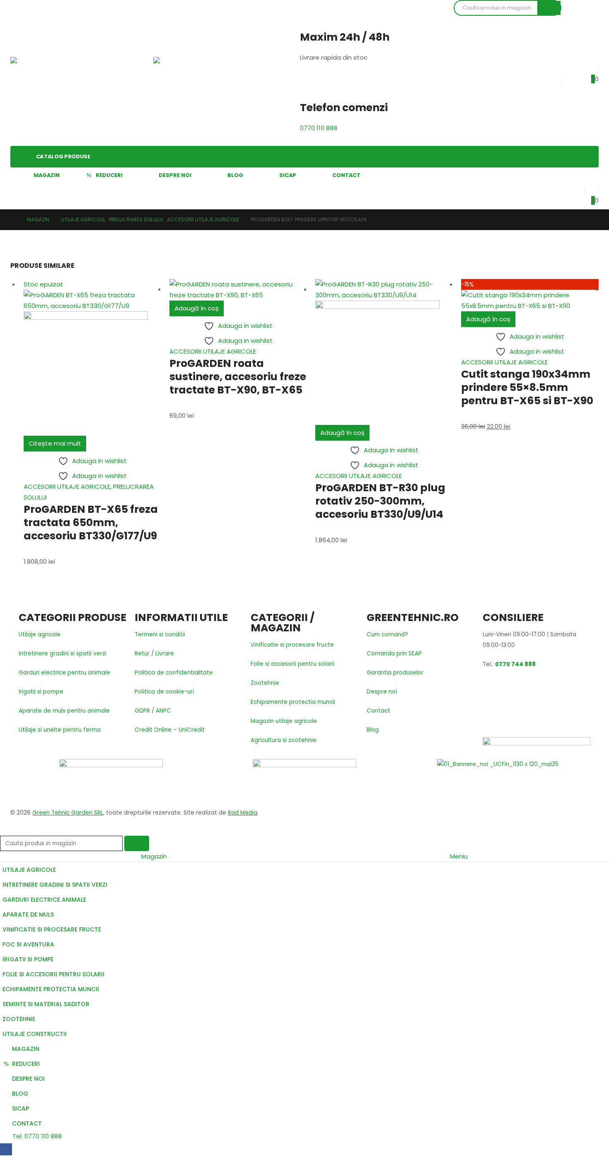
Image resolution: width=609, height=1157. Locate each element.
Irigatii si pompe (41, 692)
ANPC (163, 711)
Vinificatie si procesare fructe (292, 645)
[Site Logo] (39, 73)
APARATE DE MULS (28, 914)
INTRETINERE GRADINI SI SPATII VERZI (54, 884)
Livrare (164, 653)
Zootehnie (265, 683)
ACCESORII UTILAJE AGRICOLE (67, 486)
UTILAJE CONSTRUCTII (34, 1034)
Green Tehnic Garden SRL (67, 813)
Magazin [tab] (154, 856)
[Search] (549, 8)
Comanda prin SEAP (394, 653)
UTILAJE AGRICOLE (29, 870)
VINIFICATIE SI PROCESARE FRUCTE (51, 929)
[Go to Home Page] (12, 219)
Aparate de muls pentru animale (64, 711)
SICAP (287, 175)
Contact (378, 711)
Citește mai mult (55, 443)
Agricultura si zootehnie (284, 740)
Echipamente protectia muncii (293, 702)
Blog (373, 730)
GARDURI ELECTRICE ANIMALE (44, 899)
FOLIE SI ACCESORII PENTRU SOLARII (53, 974)
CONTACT (346, 175)
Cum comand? (387, 634)
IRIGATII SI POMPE (27, 959)
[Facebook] (6, 1149)
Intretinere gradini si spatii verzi (62, 653)
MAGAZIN (47, 175)
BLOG (235, 175)
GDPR (142, 711)
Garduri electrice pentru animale (64, 673)
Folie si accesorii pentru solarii (292, 664)
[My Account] (577, 188)
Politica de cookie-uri (164, 692)
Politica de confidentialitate (174, 673)
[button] (5, 830)
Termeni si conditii (160, 634)
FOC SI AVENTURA (28, 944)
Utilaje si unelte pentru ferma (60, 730)
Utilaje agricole (39, 634)
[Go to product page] (238, 290)
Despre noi (382, 692)
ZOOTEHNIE (18, 1019)
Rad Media (242, 813)
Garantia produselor (395, 673)
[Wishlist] (591, 67)
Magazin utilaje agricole (284, 721)
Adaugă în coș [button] (196, 308)
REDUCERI (109, 175)
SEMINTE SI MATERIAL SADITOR (45, 1004)
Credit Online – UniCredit (170, 730)
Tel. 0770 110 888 (36, 1136)
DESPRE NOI (175, 175)
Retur (142, 653)
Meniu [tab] (459, 856)
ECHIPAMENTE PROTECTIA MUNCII (50, 989)
